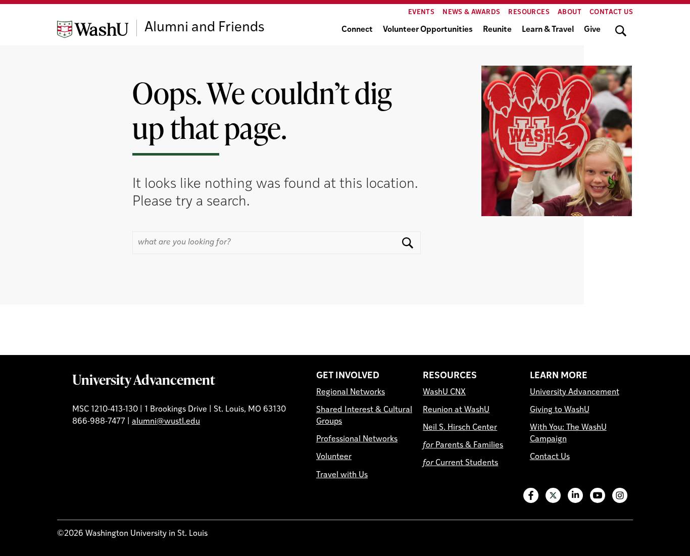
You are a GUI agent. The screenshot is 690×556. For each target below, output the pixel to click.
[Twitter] (553, 495)
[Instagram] (619, 495)
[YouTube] (597, 495)
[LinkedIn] (575, 495)
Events (421, 12)
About (569, 12)
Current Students (460, 463)
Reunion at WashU (456, 410)
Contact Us (611, 12)
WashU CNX (444, 392)
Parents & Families (463, 445)
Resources (529, 12)
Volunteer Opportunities (428, 30)
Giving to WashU (559, 410)
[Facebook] (530, 495)
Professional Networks (357, 439)
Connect (357, 30)
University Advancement (143, 379)
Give (592, 30)
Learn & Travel (548, 30)
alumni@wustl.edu (166, 422)
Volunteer (334, 457)
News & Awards (471, 12)
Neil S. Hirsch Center (460, 428)
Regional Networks (350, 392)
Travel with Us (342, 475)
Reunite (497, 30)
